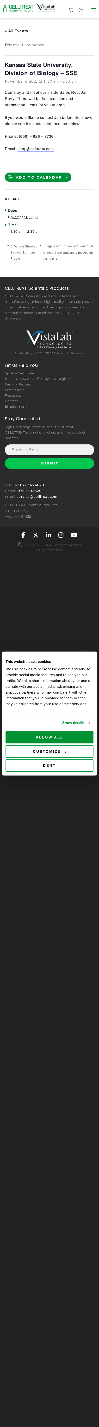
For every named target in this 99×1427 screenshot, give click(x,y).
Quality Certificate (19, 373)
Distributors (14, 390)
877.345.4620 (32, 485)
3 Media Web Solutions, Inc (20, 544)
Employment (16, 406)
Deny (49, 765)
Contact (11, 401)
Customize (47, 751)
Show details (73, 723)
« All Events (16, 31)
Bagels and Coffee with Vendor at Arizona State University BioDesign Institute (68, 252)
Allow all (49, 737)
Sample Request (18, 384)
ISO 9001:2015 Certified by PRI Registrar (38, 379)
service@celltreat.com (37, 496)
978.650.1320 (30, 491)
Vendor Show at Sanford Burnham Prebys (24, 252)
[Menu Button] (93, 10)
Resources (13, 395)
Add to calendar (39, 177)
